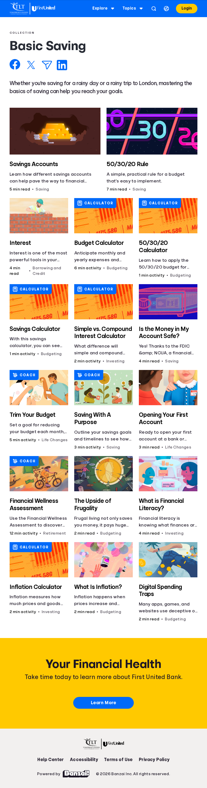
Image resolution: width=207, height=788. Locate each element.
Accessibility (84, 759)
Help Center (50, 759)
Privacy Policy (154, 759)
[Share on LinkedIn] (62, 65)
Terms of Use (118, 759)
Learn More (103, 702)
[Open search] (154, 8)
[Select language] (166, 8)
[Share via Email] (47, 65)
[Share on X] (31, 65)
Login (187, 8)
